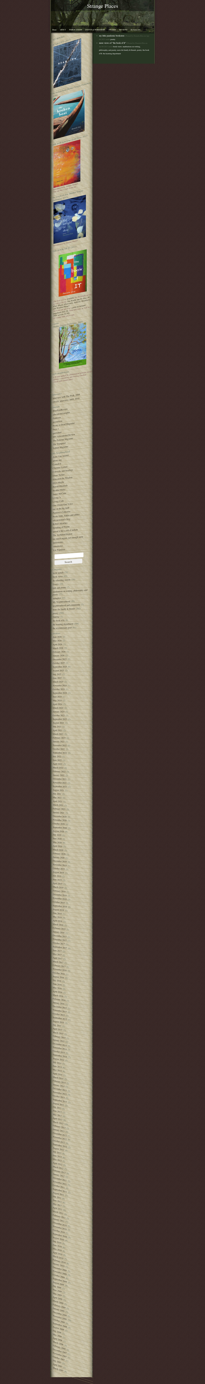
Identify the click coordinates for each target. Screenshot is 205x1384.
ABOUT (63, 30)
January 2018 (58, 932)
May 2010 (57, 1249)
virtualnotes (58, 546)
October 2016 (59, 973)
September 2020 (60, 827)
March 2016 (58, 995)
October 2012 (59, 1141)
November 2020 (60, 820)
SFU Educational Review (64, 435)
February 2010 (59, 1261)
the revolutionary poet (62, 628)
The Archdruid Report (62, 534)
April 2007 (57, 1365)
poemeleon (57, 421)
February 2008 (59, 1347)
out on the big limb (61, 508)
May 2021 (57, 797)
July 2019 (57, 876)
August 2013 (58, 1103)
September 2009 (60, 1280)
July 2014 (57, 1062)
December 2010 (60, 1224)
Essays (56, 584)
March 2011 (58, 1212)
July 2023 (57, 726)
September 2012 (60, 1145)
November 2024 (60, 685)
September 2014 (60, 1055)
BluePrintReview (60, 409)
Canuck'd (57, 464)
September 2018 (60, 906)
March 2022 (58, 767)
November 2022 (60, 745)
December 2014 (60, 1044)
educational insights (61, 413)
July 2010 (57, 1241)
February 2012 (59, 1171)
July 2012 (57, 1152)
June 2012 (57, 1156)
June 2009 (57, 1290)
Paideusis (57, 418)
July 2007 (57, 1361)
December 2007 (60, 1351)
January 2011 (58, 1220)
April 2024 (57, 704)
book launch (58, 573)
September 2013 (60, 1100)
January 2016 (58, 1003)
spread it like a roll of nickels (65, 530)
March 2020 (58, 850)
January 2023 (58, 741)
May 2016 (57, 988)
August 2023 (58, 722)
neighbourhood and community (66, 605)
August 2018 (58, 910)
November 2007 (60, 1354)
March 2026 (58, 648)
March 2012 (58, 1167)
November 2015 (60, 1010)
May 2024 (57, 700)
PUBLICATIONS (75, 30)
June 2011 (57, 1200)
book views (58, 576)
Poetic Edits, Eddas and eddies (66, 515)
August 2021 (58, 790)
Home (54, 30)
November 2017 (60, 940)
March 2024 (58, 707)
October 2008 (59, 1321)
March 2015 (58, 1033)
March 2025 (58, 681)
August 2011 (58, 1193)
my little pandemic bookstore (111, 35)
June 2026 (57, 637)
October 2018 (59, 902)
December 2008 (60, 1313)
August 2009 (58, 1283)
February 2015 (59, 1036)
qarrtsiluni (57, 433)
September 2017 (60, 947)
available (70, 298)
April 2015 (57, 1029)
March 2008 (58, 1343)
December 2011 (60, 1179)
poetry (55, 613)
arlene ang (57, 460)
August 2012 (58, 1148)
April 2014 (57, 1074)
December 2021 (60, 779)
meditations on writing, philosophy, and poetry (69, 592)
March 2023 (58, 734)
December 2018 (60, 895)
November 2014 (60, 1048)
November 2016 (60, 969)
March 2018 (58, 925)
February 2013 (59, 1126)
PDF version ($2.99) (61, 314)
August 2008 (58, 1328)
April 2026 (57, 644)
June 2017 (57, 951)
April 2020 (57, 846)
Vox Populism (59, 550)
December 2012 (60, 1134)
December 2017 (60, 936)
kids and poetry (59, 588)
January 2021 (58, 812)
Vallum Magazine (60, 447)
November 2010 (60, 1227)
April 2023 (57, 730)
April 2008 (57, 1339)
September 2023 (60, 719)
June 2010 (57, 1245)
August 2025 (58, 670)
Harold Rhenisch (60, 486)
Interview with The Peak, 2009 (66, 396)
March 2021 (58, 805)
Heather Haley (59, 490)
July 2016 (57, 980)
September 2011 (60, 1190)
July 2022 (57, 756)
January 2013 (58, 1130)
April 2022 (57, 764)
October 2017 (59, 943)
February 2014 (59, 1081)
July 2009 (57, 1286)
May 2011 (57, 1204)
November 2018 (60, 898)
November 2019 (60, 865)
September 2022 (60, 752)
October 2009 (59, 1276)
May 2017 (57, 954)
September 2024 (60, 692)
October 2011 (59, 1186)
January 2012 (58, 1175)
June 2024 (57, 696)
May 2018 (57, 917)
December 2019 (60, 861)
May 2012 (57, 1159)
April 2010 (57, 1253)
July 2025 (57, 674)
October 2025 (59, 663)
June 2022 (57, 760)
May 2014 (57, 1070)
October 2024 (59, 689)
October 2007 (59, 1358)
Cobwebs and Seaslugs (63, 470)
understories (58, 542)
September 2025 (60, 666)
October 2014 (59, 1051)
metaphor (57, 598)
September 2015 (60, 1018)
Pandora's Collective (61, 512)
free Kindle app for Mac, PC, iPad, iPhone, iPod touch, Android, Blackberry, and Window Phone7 (72, 303)
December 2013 (60, 1089)
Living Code (58, 501)
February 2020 (59, 853)
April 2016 (57, 992)
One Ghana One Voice (63, 504)
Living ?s (57, 498)
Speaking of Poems (61, 527)
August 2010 (58, 1238)
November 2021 (60, 782)
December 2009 (60, 1268)
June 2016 (57, 984)
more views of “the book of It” (112, 42)
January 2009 (58, 1309)
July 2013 (57, 1107)
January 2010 (58, 1265)
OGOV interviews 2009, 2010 (66, 400)
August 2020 (58, 831)
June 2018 (57, 913)
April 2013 (57, 1118)
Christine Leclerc (60, 467)
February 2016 (59, 999)
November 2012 (60, 1138)
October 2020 (59, 824)
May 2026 (57, 640)
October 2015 (59, 1014)
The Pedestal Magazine (63, 439)
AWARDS (112, 30)
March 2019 (58, 887)
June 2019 (57, 879)
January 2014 (58, 1085)
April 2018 (57, 921)
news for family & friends (64, 609)
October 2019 (59, 869)
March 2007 (58, 1369)
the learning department (63, 624)
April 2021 (57, 801)
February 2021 (59, 809)
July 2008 (57, 1331)
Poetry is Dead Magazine (64, 424)
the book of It (135, 30)
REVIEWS (123, 30)
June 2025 (57, 677)
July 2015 (57, 1025)
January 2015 (58, 1040)
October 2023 (59, 715)
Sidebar (56, 616)
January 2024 (58, 711)
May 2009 (57, 1294)
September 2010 (60, 1235)
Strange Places (102, 5)
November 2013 (60, 1093)
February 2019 (59, 891)
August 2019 (58, 872)
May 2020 (57, 842)
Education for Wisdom (62, 478)
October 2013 (59, 1096)
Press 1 (56, 429)
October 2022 (59, 749)
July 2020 (57, 835)
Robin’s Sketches (60, 523)
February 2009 (59, 1306)
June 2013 (57, 1111)
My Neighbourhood (61, 602)
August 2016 (58, 977)
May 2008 (57, 1335)
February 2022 (59, 771)
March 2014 (58, 1077)
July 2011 (57, 1197)
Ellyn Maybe (58, 482)
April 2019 (57, 883)
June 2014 (57, 1066)
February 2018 (59, 928)
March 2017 (58, 962)
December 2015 (60, 1007)
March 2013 (58, 1122)
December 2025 (60, 659)
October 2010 (59, 1231)
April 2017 (57, 958)
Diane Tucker (58, 475)
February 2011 (59, 1216)
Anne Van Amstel (60, 456)
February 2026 (59, 651)
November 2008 (60, 1317)
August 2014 (58, 1059)
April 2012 (57, 1163)
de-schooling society (62, 580)
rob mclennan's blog (61, 519)
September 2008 (60, 1324)
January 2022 (58, 775)
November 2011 (60, 1183)
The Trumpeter (59, 443)
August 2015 (58, 1021)
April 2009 (57, 1298)
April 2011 (57, 1208)
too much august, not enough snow (68, 537)
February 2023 (59, 737)
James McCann (59, 493)
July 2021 (57, 793)
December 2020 (60, 816)
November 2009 (60, 1272)
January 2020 (58, 857)
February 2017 (59, 966)
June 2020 (57, 838)
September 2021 (60, 786)
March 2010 (58, 1257)
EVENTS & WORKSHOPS (95, 30)
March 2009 (58, 1302)
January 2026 (58, 655)
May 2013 (57, 1115)
